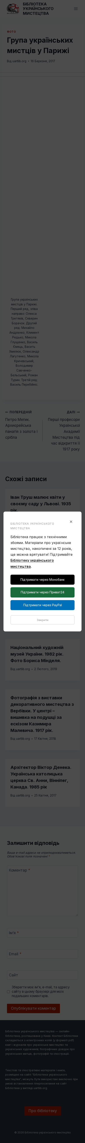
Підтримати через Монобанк (42, 579)
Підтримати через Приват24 (42, 592)
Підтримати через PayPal (42, 605)
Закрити (42, 620)
